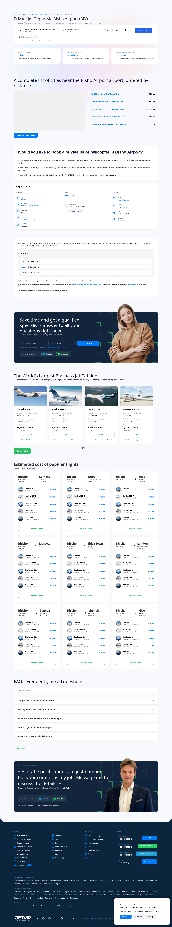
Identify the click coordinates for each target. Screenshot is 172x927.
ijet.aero (120, 220)
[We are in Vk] (37, 918)
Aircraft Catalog (94, 836)
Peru (50, 884)
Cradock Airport (75, 281)
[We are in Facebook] (49, 918)
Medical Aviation (23, 850)
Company (56, 831)
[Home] (22, 918)
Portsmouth (150, 895)
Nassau (16, 895)
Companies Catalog (95, 839)
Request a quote (37, 528)
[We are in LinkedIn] (73, 918)
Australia (109, 881)
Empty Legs (23, 865)
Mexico (35, 884)
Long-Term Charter (24, 839)
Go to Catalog (22, 451)
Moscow (37, 892)
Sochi (29, 906)
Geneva (124, 892)
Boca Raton (115, 895)
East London (121, 55)
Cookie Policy (108, 918)
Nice (23, 906)
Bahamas (43, 884)
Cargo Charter (22, 854)
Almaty (25, 898)
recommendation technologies (147, 905)
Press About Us (61, 847)
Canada (65, 884)
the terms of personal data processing (55, 347)
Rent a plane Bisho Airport (26, 135)
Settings (150, 917)
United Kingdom (55, 881)
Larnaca (17, 906)
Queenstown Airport (62, 281)
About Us (58, 836)
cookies (129, 905)
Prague (66, 892)
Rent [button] (30, 435)
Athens (106, 895)
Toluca (51, 895)
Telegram (49, 354)
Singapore (74, 898)
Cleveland (17, 898)
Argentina (26, 884)
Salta (56, 898)
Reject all (138, 917)
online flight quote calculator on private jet (88, 285)
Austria (101, 881)
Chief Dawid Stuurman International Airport (96, 281)
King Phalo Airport (49, 281)
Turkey (44, 881)
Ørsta (59, 892)
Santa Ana (64, 898)
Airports (25, 14)
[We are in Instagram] (43, 918)
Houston (59, 895)
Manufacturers (93, 843)
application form (131, 285)
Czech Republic (128, 881)
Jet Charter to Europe (64, 906)
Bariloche (98, 895)
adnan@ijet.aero (123, 200)
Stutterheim (72, 55)
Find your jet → (143, 30)
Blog (89, 858)
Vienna (94, 892)
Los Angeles (27, 892)
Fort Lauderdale (84, 892)
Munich (90, 895)
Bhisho (21, 55)
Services (17, 831)
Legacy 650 (94, 409)
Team (57, 839)
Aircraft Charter (23, 836)
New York (17, 892)
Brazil (83, 881)
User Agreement (96, 918)
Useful (87, 831)
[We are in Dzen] (61, 918)
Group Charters (23, 843)
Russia (37, 881)
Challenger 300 (31, 503)
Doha (32, 898)
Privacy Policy (84, 918)
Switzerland (92, 881)
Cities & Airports (94, 850)
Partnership (59, 858)
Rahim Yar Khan (128, 895)
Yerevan (36, 906)
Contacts (58, 850)
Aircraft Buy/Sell (23, 858)
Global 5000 (29, 518)
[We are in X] (55, 918)
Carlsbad (39, 898)
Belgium (57, 884)
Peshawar (49, 898)
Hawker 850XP (131, 409)
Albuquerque (152, 892)
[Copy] (32, 217)
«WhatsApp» (22, 287)
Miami (73, 892)
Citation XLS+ (30, 489)
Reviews (58, 843)
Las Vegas (132, 892)
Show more (20, 748)
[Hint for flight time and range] (17, 421)
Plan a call (88, 343)
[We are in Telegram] (67, 918)
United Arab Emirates (71, 881)
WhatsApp (64, 354)
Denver (82, 895)
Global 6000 (23, 409)
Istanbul (45, 892)
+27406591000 (123, 207)
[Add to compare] (47, 420)
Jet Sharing (21, 862)
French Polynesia (151, 881)
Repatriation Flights (24, 847)
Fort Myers (140, 895)
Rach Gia (24, 895)
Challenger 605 (60, 409)
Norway (118, 881)
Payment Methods (62, 854)
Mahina (102, 892)
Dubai (53, 892)
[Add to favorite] (47, 415)
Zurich (44, 895)
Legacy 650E (29, 510)
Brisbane (141, 892)
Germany (17, 884)
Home (16, 14)
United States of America (23, 881)
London (110, 892)
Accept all (126, 917)
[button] (111, 30)
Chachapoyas (35, 895)
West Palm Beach (71, 895)
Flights (90, 854)
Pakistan (139, 881)
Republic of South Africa (41, 14)
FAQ (89, 847)
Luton (117, 892)
